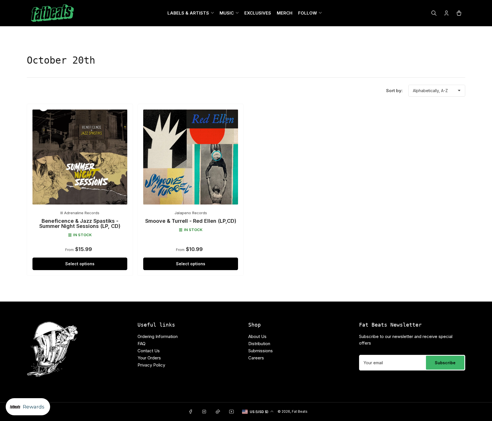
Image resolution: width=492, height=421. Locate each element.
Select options (80, 263)
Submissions (260, 350)
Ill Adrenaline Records (79, 213)
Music (227, 13)
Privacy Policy (151, 365)
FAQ (141, 343)
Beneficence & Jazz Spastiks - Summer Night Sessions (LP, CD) (79, 223)
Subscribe (445, 362)
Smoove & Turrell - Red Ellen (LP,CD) (190, 221)
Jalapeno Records (191, 213)
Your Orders (149, 358)
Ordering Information (158, 336)
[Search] (434, 13)
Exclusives (257, 13)
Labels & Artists (188, 13)
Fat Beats (300, 411)
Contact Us (149, 350)
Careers (256, 358)
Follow (307, 13)
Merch (284, 13)
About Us (257, 336)
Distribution (259, 343)
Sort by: (394, 90)
